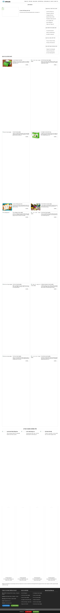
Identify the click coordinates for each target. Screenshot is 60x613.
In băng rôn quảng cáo (36, 599)
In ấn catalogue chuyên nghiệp (18, 212)
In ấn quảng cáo (47, 1)
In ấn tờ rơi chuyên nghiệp (17, 284)
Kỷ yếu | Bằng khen (49, 22)
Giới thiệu (30, 1)
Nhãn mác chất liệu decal (50, 32)
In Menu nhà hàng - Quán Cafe (26, 601)
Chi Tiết (27, 136)
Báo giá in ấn (35, 1)
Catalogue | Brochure (49, 15)
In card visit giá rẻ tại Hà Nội (17, 60)
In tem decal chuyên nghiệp (45, 212)
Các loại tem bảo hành (50, 30)
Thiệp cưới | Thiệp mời (50, 24)
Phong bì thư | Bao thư (50, 13)
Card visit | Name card (50, 11)
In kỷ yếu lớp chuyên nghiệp (45, 356)
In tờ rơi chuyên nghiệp (36, 597)
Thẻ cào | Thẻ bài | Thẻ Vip (50, 40)
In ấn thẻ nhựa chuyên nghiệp (46, 60)
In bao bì (52, 1)
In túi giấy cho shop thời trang (26, 599)
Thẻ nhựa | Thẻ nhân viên (50, 42)
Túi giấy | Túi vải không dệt (50, 49)
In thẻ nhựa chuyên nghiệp (25, 595)
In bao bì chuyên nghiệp (25, 597)
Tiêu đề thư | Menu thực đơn (51, 18)
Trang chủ (26, 1)
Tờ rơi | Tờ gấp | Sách (49, 20)
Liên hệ (55, 1)
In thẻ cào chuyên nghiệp (17, 356)
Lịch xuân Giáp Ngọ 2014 (50, 52)
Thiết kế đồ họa (40, 1)
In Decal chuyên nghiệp (36, 595)
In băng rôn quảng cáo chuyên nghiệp (47, 284)
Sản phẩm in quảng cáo (50, 34)
